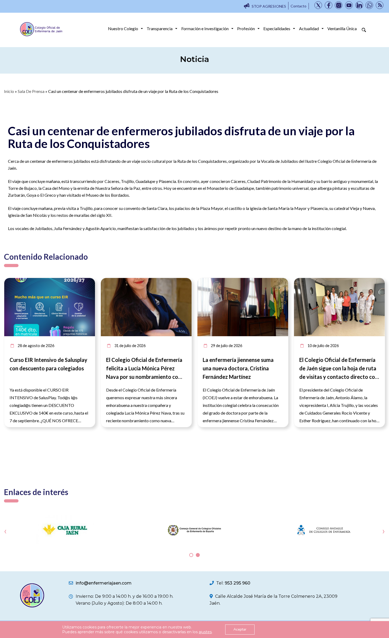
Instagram (338, 5)
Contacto (298, 6)
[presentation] (5, 531)
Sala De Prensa (31, 91)
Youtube (349, 5)
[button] (191, 555)
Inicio (9, 91)
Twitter (318, 5)
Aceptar (239, 629)
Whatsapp (369, 5)
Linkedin (359, 5)
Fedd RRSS (379, 5)
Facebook (328, 5)
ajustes (205, 632)
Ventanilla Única (342, 28)
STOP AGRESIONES (269, 6)
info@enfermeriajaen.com (104, 583)
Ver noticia (85, 281)
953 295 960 (237, 583)
